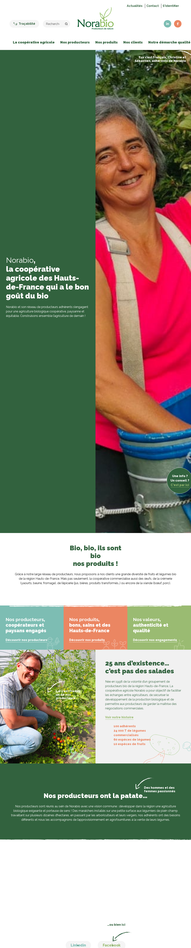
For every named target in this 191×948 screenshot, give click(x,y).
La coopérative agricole (34, 42)
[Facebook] (177, 24)
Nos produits (106, 42)
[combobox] (53, 24)
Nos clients (133, 42)
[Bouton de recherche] (66, 23)
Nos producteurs (75, 42)
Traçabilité (27, 23)
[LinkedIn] (167, 24)
